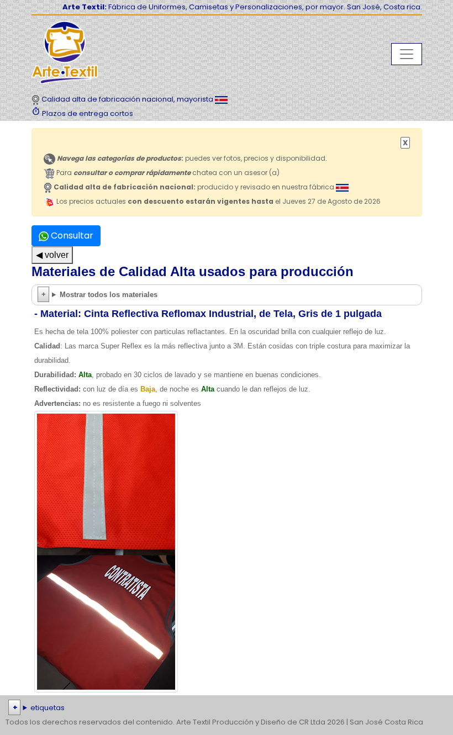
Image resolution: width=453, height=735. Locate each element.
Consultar (71, 235)
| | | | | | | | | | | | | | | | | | (225, 708)
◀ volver (52, 255)
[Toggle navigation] (406, 54)
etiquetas (47, 707)
